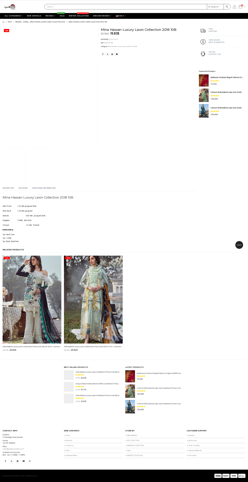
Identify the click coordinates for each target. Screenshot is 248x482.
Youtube (23, 461)
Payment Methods (195, 450)
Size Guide (192, 455)
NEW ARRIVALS (34, 16)
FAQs (68, 450)
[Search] (227, 6)
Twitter (107, 54)
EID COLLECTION (133, 440)
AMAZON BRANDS (101, 16)
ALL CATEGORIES (13, 16)
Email (117, 54)
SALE (61, 15)
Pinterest (112, 54)
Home (68, 435)
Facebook (103, 54)
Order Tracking (193, 445)
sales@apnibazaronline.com (13, 449)
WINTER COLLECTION (79, 15)
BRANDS (50, 16)
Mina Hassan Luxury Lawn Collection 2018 (122, 46)
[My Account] (235, 6)
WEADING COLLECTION (135, 445)
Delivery (191, 435)
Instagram (29, 461)
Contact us (70, 445)
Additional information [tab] (44, 188)
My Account (192, 440)
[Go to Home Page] (3, 21)
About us (69, 440)
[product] (204, 80)
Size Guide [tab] (23, 188)
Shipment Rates (71, 455)
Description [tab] (8, 188)
